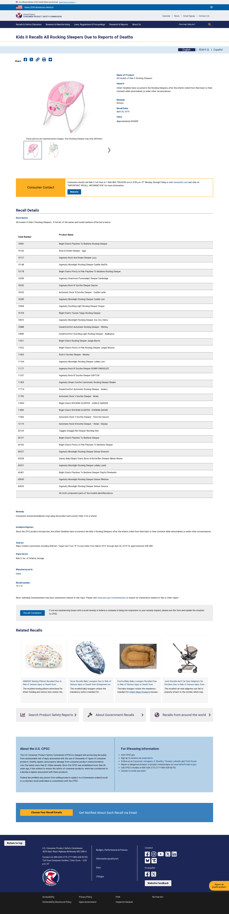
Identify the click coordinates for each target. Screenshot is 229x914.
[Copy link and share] (37, 60)
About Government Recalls (115, 715)
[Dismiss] (211, 7)
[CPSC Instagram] (154, 854)
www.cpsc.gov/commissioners (111, 598)
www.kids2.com (180, 182)
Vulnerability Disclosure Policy (56, 901)
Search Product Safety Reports (50, 715)
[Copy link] (50, 60)
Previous (19, 150)
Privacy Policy (85, 896)
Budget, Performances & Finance (111, 849)
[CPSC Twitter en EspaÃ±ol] (154, 874)
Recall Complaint (32, 613)
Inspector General (124, 901)
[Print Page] (44, 60)
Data (98, 867)
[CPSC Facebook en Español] (148, 874)
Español (218, 49)
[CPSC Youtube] (161, 854)
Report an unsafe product (219, 885)
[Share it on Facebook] (25, 60)
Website (74, 191)
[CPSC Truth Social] (154, 860)
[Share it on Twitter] (31, 60)
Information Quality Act (107, 858)
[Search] (210, 24)
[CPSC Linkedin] (175, 854)
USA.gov (100, 876)
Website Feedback (158, 883)
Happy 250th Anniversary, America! (38, 7)
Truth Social (190, 761)
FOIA (118, 896)
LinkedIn (177, 761)
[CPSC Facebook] (148, 854)
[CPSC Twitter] (168, 854)
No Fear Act (157, 896)
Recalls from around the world (184, 715)
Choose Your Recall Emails (46, 812)
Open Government (87, 901)
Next (109, 150)
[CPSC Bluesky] (148, 860)
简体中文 (204, 49)
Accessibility (48, 896)
